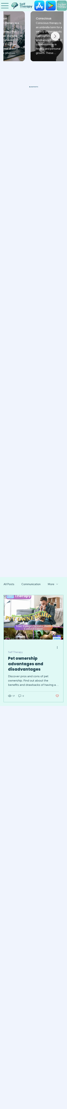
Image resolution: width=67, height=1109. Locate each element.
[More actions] (58, 647)
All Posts (9, 584)
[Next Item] (55, 36)
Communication (31, 584)
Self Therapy (15, 652)
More (51, 584)
